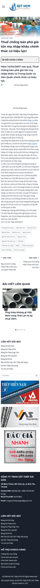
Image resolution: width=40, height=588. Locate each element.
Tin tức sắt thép (7, 38)
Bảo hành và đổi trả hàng (10, 564)
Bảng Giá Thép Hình (8, 349)
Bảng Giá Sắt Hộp (7, 346)
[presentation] (20, 298)
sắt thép (21, 241)
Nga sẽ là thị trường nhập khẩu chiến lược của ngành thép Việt (9, 265)
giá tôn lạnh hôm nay (8, 237)
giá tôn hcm (16, 232)
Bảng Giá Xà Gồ (6, 359)
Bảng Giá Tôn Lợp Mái (9, 356)
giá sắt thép (6, 232)
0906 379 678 (26, 491)
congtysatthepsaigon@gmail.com (19, 501)
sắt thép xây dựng (7, 245)
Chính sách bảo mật (8, 567)
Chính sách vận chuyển (9, 557)
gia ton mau (22, 237)
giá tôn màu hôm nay (8, 241)
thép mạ (31, 120)
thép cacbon (32, 143)
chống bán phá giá (8, 228)
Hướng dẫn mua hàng (9, 554)
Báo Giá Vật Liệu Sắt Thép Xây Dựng (14, 362)
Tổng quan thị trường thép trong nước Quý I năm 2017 (31, 263)
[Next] (34, 308)
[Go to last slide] (6, 308)
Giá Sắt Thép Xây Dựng (9, 365)
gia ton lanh (27, 232)
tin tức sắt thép (6, 250)
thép (18, 245)
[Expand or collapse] (36, 59)
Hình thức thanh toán (9, 560)
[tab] (15, 329)
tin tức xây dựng (19, 250)
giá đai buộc (32, 228)
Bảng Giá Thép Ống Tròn (10, 352)
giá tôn (24, 70)
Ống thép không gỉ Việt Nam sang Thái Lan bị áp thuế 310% (19, 315)
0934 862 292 (16, 491)
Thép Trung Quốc (27, 245)
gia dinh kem (20, 228)
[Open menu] (3, 6)
